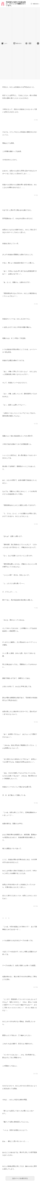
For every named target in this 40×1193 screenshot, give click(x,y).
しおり (5, 43)
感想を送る (19, 43)
